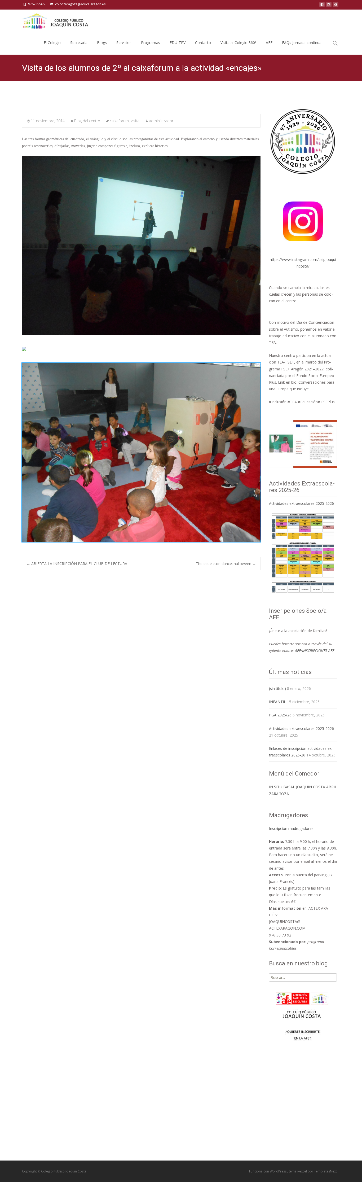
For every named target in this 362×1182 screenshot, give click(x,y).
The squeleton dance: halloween (226, 563)
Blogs (102, 42)
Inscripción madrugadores (291, 828)
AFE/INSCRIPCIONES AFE (314, 650)
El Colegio (52, 42)
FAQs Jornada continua (301, 42)
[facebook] (322, 5)
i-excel (302, 1171)
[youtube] (335, 5)
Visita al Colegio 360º (238, 42)
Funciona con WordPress (268, 1171)
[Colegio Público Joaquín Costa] (55, 20)
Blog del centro (87, 120)
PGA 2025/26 (280, 714)
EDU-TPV (178, 42)
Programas (150, 42)
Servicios (123, 42)
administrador (161, 120)
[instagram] (329, 5)
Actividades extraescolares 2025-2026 (301, 503)
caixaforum (119, 120)
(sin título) (277, 688)
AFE (269, 42)
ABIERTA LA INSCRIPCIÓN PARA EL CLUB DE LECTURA (77, 563)
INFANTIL (277, 701)
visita (135, 120)
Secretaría (78, 42)
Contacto (203, 42)
